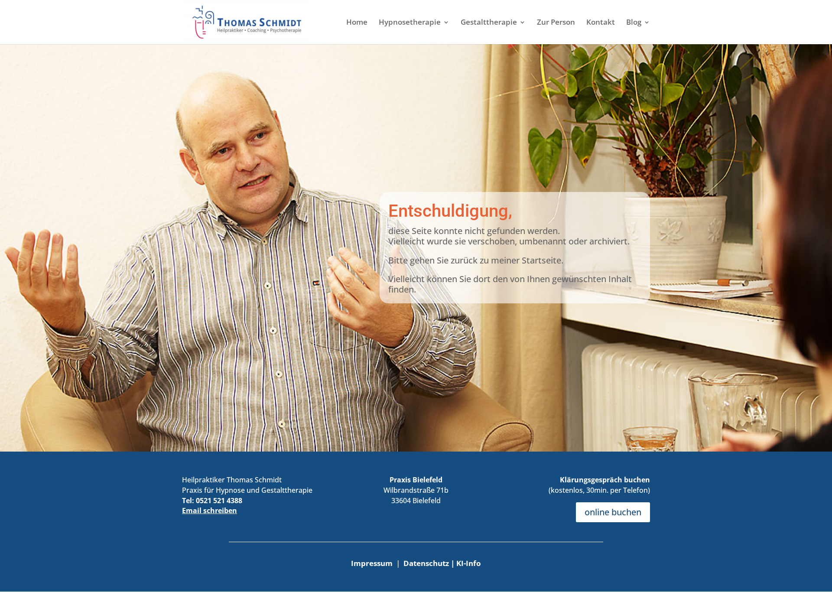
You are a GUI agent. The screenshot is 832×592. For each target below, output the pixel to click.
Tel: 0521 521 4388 (212, 500)
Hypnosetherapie (410, 23)
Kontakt (600, 23)
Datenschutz (427, 563)
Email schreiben (209, 510)
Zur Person (556, 23)
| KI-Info (466, 563)
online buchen (613, 512)
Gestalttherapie (489, 23)
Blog (633, 23)
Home (356, 23)
